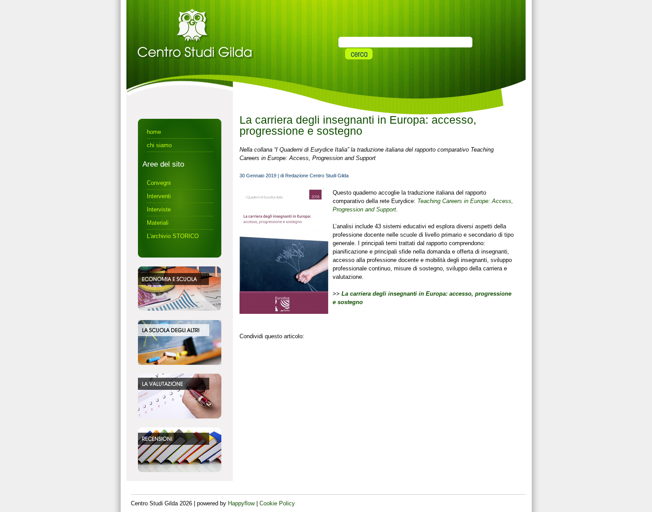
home (154, 132)
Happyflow (241, 503)
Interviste (159, 209)
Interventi (159, 196)
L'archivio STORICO (173, 236)
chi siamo (159, 145)
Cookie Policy (277, 503)
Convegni (159, 183)
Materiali (158, 222)
